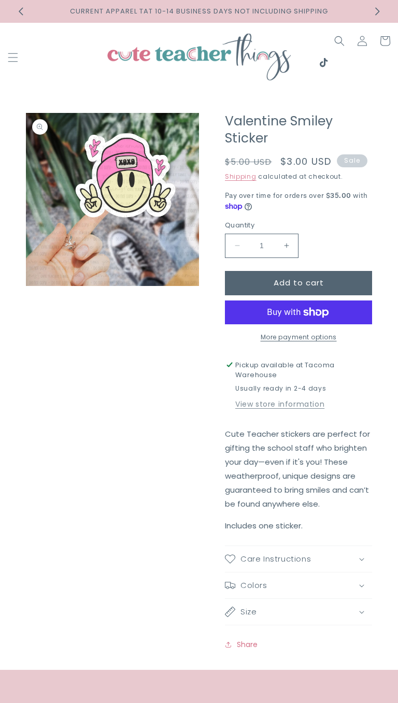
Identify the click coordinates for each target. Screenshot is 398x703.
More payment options (299, 337)
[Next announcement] (377, 11)
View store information (279, 404)
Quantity (239, 225)
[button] (13, 57)
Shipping (241, 176)
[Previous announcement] (20, 11)
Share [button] (247, 644)
